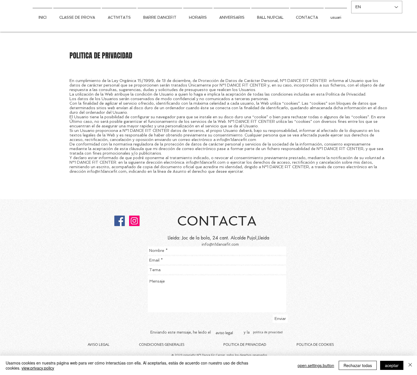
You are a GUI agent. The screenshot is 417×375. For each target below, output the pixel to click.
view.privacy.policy (38, 368)
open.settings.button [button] (316, 365)
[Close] (410, 365)
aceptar (392, 365)
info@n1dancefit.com (236, 139)
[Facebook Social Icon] (119, 221)
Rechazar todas (358, 365)
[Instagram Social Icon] (134, 221)
